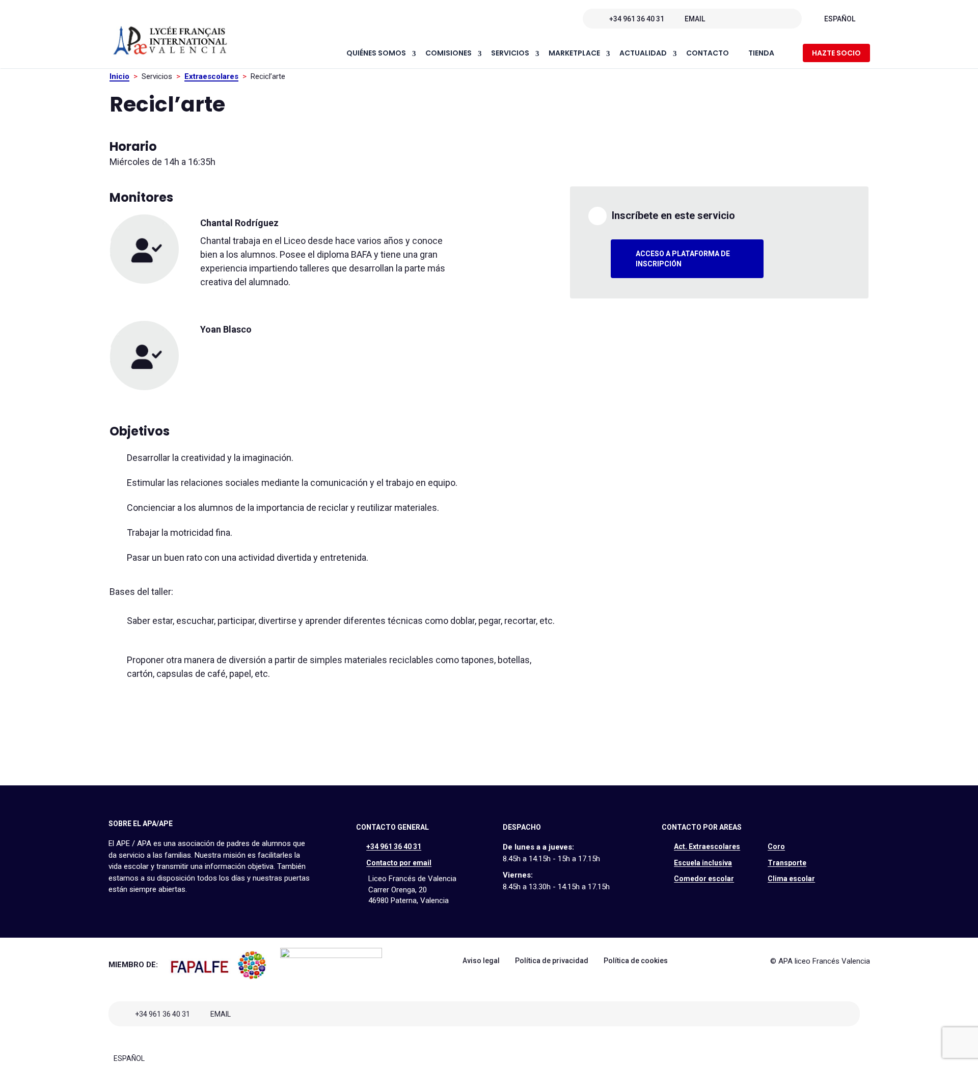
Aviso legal (481, 961)
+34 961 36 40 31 (636, 19)
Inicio (119, 76)
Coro (776, 846)
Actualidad (643, 53)
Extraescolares (211, 76)
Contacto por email (398, 863)
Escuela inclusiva (703, 863)
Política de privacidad (551, 961)
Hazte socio (836, 53)
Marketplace (574, 53)
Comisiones (448, 53)
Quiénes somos (376, 53)
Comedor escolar (704, 879)
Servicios (510, 53)
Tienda (761, 53)
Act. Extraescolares (707, 846)
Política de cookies (636, 961)
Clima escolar (791, 879)
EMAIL (695, 19)
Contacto (707, 53)
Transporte (787, 863)
